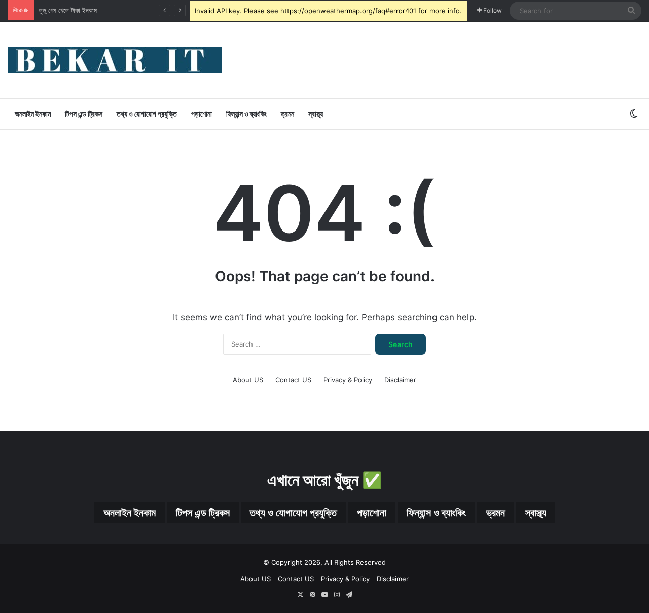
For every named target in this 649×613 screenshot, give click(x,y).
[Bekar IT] (115, 60)
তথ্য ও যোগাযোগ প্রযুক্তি (147, 113)
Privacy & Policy (347, 380)
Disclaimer (400, 380)
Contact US (293, 380)
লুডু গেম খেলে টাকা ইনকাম (68, 10)
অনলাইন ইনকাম (33, 113)
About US (248, 380)
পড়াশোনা (201, 113)
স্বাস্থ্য (315, 113)
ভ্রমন (287, 113)
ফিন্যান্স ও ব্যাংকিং (246, 113)
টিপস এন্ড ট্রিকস (83, 113)
